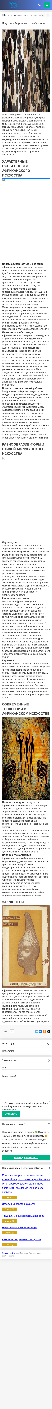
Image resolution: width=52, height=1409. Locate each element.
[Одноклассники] (44, 1031)
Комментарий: (9, 1076)
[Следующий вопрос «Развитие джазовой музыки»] (48, 15)
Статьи (8, 15)
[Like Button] (5, 1031)
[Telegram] (36, 1031)
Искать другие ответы (26, 1157)
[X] (48, 1031)
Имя (4, 1067)
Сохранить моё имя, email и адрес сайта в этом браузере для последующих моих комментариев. (25, 1106)
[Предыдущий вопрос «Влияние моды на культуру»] (43, 15)
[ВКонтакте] (40, 1031)
